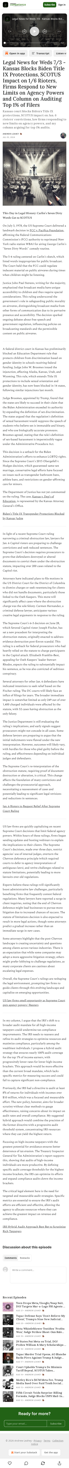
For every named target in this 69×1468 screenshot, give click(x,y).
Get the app (51, 1452)
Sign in (62, 4)
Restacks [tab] (25, 1257)
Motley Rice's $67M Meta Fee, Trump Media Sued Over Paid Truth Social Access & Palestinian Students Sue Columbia (39, 1381)
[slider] (31, 43)
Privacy (38, 1440)
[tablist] (17, 1258)
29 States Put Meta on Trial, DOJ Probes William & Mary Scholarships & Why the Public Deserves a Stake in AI (41, 1343)
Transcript (42, 53)
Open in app (17, 53)
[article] (34, 1306)
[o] (8, 1307)
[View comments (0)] (26, 1463)
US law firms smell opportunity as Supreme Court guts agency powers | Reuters (34, 1002)
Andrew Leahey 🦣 (12, 134)
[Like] (10, 1463)
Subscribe (49, 4)
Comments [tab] (11, 1257)
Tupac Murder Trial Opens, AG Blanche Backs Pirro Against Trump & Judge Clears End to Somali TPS (41, 1356)
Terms (47, 1440)
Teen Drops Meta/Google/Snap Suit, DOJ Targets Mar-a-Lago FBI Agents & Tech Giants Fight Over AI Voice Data (40, 1304)
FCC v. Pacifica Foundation (46, 230)
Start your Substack (25, 1452)
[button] (10, 31)
